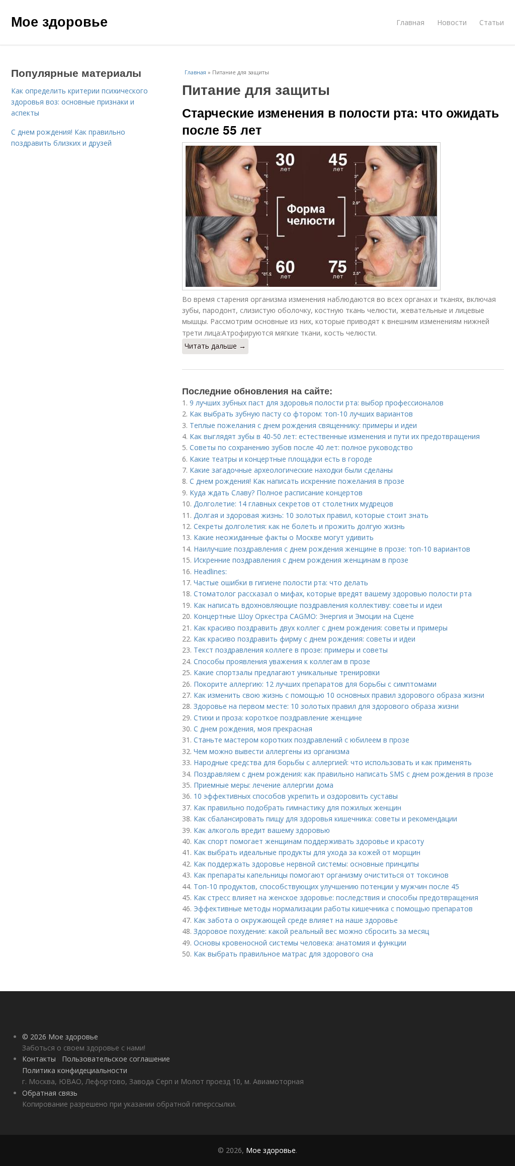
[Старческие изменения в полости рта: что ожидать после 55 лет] (343, 216)
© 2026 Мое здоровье (60, 1036)
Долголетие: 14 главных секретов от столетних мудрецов (293, 503)
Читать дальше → (215, 346)
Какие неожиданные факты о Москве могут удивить (284, 537)
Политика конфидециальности (74, 1070)
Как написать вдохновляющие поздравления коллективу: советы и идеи (318, 605)
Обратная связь (49, 1093)
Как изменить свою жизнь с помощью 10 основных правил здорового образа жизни (339, 695)
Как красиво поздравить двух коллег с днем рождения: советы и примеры (321, 627)
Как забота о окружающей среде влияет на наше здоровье (296, 920)
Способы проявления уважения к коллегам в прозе (282, 661)
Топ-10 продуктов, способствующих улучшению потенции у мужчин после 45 (326, 886)
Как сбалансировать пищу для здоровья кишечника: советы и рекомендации (325, 818)
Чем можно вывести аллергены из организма (272, 751)
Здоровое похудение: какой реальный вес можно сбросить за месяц (311, 931)
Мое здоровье (59, 21)
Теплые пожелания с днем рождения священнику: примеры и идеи (303, 425)
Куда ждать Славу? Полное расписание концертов (276, 492)
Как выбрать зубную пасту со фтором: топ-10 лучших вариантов (301, 413)
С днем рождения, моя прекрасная (253, 728)
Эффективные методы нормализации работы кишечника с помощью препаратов (333, 908)
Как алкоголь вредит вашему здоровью (262, 830)
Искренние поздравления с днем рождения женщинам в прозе (301, 560)
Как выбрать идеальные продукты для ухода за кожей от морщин (307, 852)
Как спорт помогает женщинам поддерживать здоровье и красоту (309, 841)
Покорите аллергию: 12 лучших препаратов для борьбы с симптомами (315, 684)
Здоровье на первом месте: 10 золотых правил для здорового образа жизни (326, 706)
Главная (410, 22)
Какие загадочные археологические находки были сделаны (291, 470)
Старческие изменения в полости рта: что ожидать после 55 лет (340, 121)
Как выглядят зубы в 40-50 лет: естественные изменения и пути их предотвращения (335, 436)
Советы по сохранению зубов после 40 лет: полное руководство (301, 447)
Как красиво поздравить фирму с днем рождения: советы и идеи (304, 639)
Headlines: (210, 571)
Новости (452, 22)
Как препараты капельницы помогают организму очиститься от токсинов (321, 875)
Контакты (39, 1059)
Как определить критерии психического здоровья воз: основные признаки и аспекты (79, 102)
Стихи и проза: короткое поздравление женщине (278, 717)
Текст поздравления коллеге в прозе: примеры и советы (291, 650)
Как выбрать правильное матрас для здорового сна (283, 954)
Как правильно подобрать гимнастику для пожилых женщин (297, 807)
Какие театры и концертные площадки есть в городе (281, 459)
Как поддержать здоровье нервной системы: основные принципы (306, 864)
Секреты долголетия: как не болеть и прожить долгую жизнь (299, 526)
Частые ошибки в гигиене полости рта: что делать (281, 582)
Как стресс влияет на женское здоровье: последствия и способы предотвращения (336, 897)
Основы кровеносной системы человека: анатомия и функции (300, 942)
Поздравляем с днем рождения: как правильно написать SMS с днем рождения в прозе (343, 774)
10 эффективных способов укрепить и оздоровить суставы (296, 796)
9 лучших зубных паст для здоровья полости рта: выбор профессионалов (317, 402)
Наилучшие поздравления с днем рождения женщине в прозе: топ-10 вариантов (332, 549)
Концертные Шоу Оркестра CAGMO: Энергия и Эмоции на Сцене (304, 616)
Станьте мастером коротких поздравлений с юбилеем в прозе (301, 740)
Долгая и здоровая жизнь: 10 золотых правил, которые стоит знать (311, 515)
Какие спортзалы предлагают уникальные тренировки (287, 672)
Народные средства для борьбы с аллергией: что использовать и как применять (333, 762)
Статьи (491, 22)
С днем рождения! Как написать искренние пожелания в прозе (297, 481)
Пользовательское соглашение (116, 1059)
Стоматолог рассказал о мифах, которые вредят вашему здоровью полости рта (333, 593)
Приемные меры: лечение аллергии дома (263, 785)
